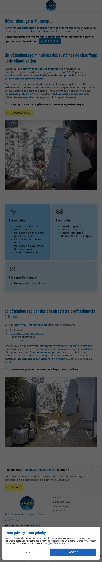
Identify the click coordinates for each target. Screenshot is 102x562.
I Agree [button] (73, 552)
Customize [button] (27, 552)
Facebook (58, 543)
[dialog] (51, 543)
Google (47, 543)
